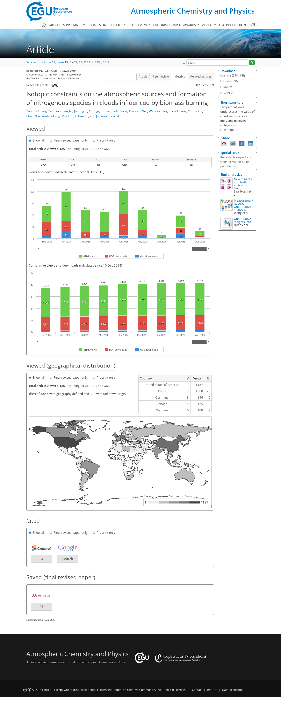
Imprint (212, 690)
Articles (31, 62)
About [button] (208, 25)
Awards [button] (190, 25)
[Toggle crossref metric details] (41, 548)
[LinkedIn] (250, 143)
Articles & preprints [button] (65, 25)
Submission (97, 25)
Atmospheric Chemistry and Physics (193, 11)
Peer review (161, 76)
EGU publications (233, 25)
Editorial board (166, 25)
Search (67, 559)
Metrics (179, 76)
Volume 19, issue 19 (54, 62)
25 (41, 606)
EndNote (228, 93)
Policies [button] (116, 25)
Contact (197, 690)
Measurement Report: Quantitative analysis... (243, 205)
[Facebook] (242, 143)
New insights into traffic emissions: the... (243, 183)
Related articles (201, 76)
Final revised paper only (71, 140)
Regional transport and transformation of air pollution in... (236, 161)
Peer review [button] (138, 25)
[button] (184, 62)
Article (143, 76)
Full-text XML (231, 81)
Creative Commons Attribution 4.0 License (156, 690)
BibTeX (227, 87)
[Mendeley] (224, 143)
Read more (229, 130)
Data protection (233, 690)
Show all (39, 140)
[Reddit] (233, 143)
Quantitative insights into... (243, 220)
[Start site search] (252, 62)
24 (41, 559)
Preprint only (106, 140)
